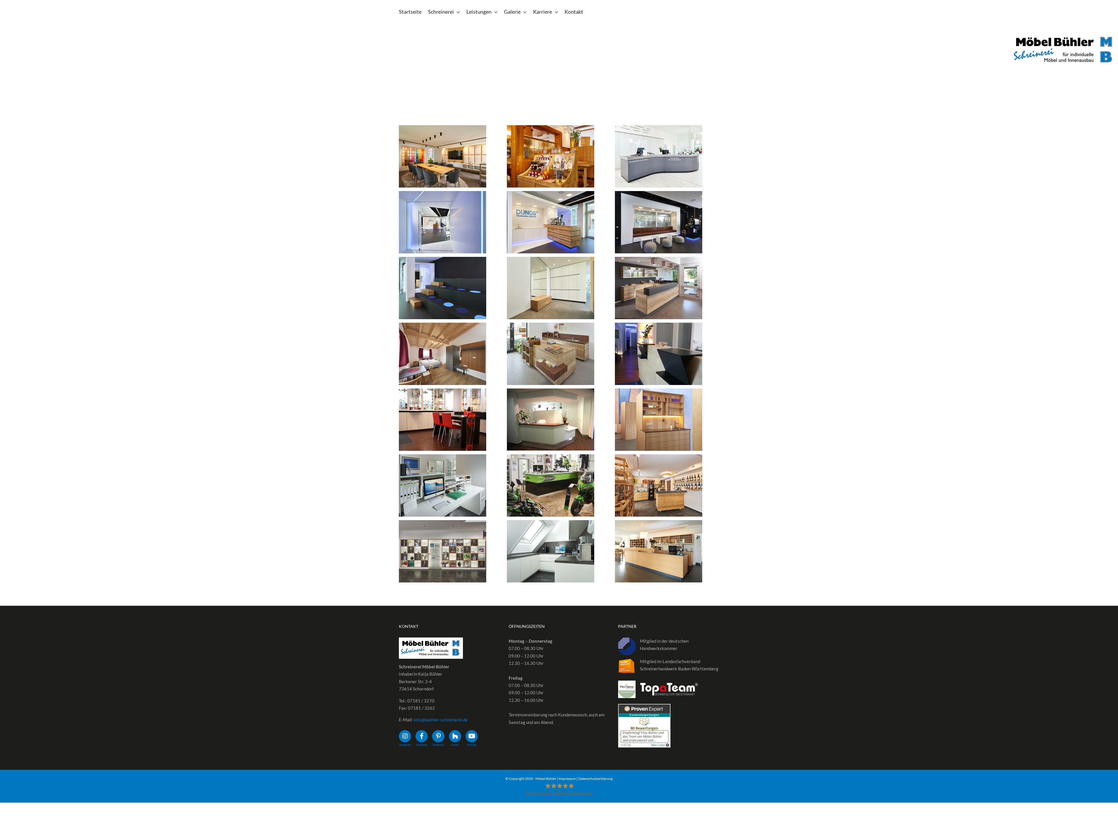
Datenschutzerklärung (595, 778)
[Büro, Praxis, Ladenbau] (442, 156)
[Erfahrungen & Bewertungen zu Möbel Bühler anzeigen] (644, 707)
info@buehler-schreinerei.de (441, 719)
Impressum (567, 778)
